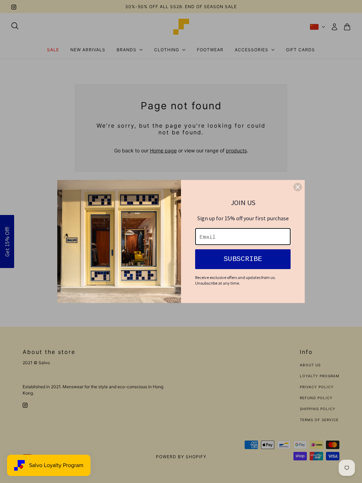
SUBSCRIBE (243, 259)
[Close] (297, 187)
